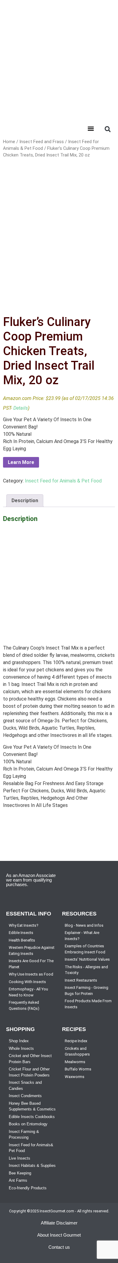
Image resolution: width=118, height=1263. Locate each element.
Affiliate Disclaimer (59, 1222)
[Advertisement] (59, 59)
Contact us (59, 1247)
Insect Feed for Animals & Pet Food (63, 481)
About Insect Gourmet (59, 1235)
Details (20, 408)
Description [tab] (24, 500)
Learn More (21, 462)
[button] (91, 128)
